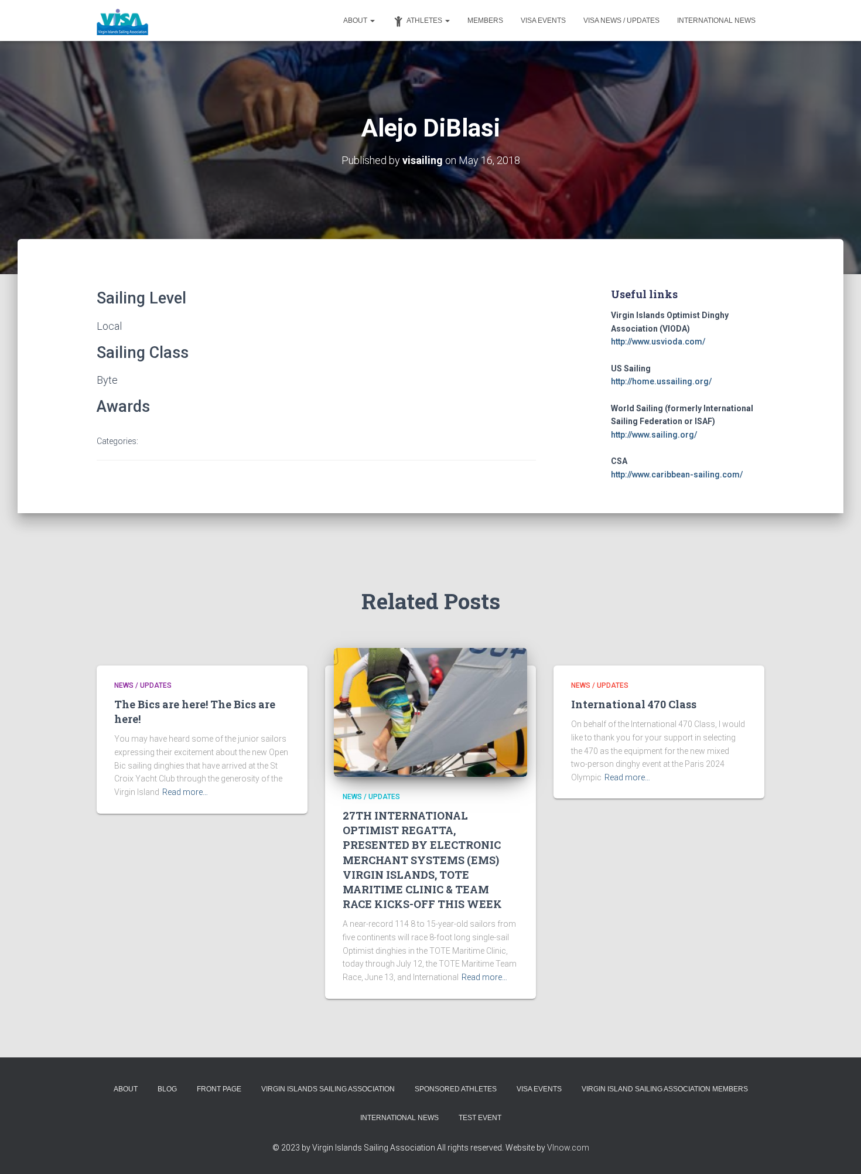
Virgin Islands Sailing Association (328, 1089)
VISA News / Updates (621, 20)
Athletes (425, 20)
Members (485, 20)
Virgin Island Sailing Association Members (665, 1089)
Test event (480, 1118)
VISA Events (543, 20)
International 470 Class (633, 704)
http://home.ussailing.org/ (661, 381)
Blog (167, 1089)
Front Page (219, 1089)
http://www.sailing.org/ (654, 434)
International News (716, 20)
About (356, 20)
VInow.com (568, 1147)
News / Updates (143, 685)
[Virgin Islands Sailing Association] (123, 20)
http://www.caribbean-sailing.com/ (677, 474)
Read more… (185, 792)
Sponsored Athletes (456, 1089)
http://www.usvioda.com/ (658, 341)
